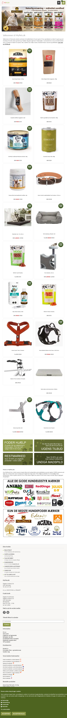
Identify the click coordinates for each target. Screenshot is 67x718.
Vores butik (6, 633)
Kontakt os (5, 648)
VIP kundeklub (6, 642)
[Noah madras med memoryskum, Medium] (49, 372)
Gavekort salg (6, 652)
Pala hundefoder (6, 676)
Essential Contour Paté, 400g (49, 156)
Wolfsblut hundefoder (7, 674)
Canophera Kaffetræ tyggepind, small (18, 117)
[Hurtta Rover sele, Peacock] (49, 411)
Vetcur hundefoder (7, 672)
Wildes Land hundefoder (8, 670)
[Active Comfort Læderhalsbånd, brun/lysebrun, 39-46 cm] (49, 179)
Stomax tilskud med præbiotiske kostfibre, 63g (18, 195)
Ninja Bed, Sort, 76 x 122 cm (17, 234)
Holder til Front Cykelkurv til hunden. (17, 378)
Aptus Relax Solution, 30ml (18, 311)
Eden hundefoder (6, 678)
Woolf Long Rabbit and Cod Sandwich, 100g (49, 117)
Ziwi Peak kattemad (18, 667)
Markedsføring (6, 702)
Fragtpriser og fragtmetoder (10, 635)
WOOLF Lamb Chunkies (18, 272)
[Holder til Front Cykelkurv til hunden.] (18, 367)
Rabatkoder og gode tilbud (9, 640)
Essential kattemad (17, 665)
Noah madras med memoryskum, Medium (49, 389)
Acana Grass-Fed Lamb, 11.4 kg (11, 685)
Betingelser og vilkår (8, 637)
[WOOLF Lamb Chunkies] (18, 256)
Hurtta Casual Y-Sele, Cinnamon (18, 350)
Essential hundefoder (7, 665)
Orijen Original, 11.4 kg (8, 686)
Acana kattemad (15, 661)
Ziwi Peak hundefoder (7, 667)
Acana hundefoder (7, 661)
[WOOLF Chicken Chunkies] (49, 295)
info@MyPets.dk (15, 564)
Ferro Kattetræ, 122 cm (49, 272)
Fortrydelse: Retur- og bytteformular (12, 650)
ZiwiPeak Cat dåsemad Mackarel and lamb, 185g (17, 156)
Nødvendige (5, 700)
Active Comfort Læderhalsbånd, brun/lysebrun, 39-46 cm (49, 195)
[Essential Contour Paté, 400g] (49, 140)
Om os (4, 632)
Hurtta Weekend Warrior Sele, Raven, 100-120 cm (49, 350)
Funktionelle (5, 704)
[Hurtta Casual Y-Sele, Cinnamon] (18, 334)
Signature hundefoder (7, 663)
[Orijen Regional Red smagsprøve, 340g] (49, 62)
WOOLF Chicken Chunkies (49, 311)
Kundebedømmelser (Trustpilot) (11, 638)
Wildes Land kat (18, 670)
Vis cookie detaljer (5, 709)
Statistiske (5, 706)
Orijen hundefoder (7, 659)
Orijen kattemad (15, 659)
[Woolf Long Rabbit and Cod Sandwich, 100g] (49, 101)
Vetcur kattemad (16, 672)
